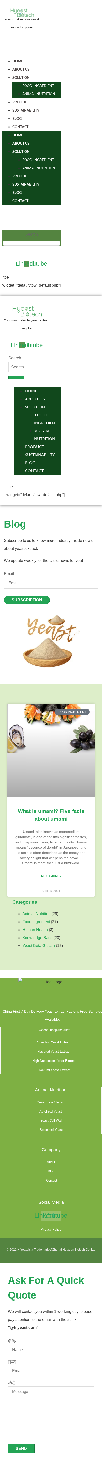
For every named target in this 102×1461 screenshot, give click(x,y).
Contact (20, 127)
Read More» (51, 876)
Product (20, 102)
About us (20, 69)
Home (17, 61)
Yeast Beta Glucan (38, 946)
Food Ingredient (38, 86)
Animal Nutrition (38, 94)
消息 (12, 1383)
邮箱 (12, 1362)
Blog (17, 119)
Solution (21, 78)
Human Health (35, 930)
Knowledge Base (37, 938)
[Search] (16, 377)
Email (9, 574)
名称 (12, 1341)
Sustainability (25, 110)
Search (31, 234)
